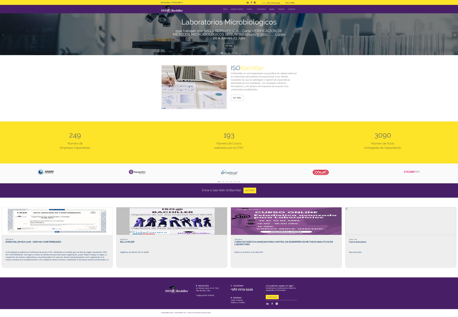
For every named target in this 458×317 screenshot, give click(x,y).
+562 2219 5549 (242, 289)
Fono (271, 3)
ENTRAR (249, 190)
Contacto (291, 9)
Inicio (225, 9)
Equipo (272, 9)
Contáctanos (272, 297)
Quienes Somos (237, 9)
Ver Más (229, 45)
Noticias (281, 9)
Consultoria (261, 9)
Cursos (249, 9)
